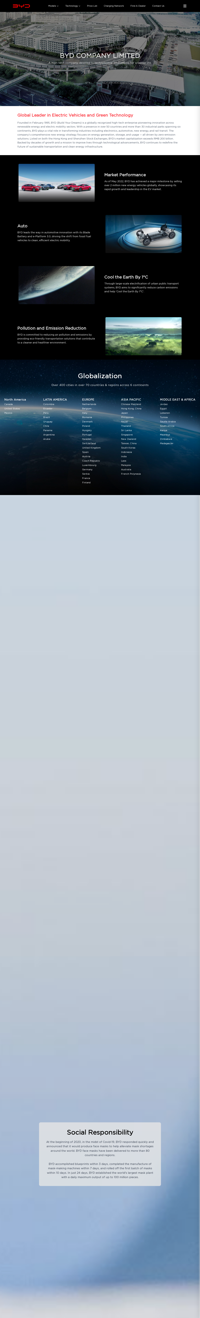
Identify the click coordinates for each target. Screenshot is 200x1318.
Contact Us (158, 6)
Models (52, 6)
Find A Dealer (138, 6)
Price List (92, 6)
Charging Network (114, 6)
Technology (71, 6)
